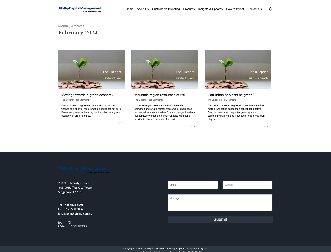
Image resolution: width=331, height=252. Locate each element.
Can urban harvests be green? (231, 95)
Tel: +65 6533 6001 (70, 205)
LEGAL (62, 226)
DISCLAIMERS (79, 226)
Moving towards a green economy (87, 95)
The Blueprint (67, 100)
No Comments (83, 100)
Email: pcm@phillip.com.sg (75, 213)
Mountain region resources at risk (160, 95)
